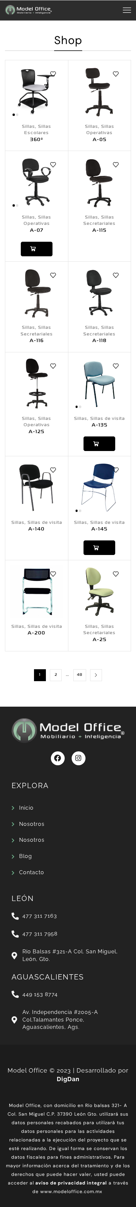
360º (36, 140)
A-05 (99, 140)
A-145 (99, 529)
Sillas (28, 126)
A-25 (99, 640)
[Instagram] (78, 758)
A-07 (36, 230)
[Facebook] (58, 758)
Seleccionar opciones (36, 249)
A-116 (37, 341)
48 (80, 675)
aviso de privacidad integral (71, 1183)
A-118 (99, 341)
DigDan (68, 1079)
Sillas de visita (107, 419)
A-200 (36, 633)
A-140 (36, 529)
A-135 (99, 425)
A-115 (99, 230)
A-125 (36, 432)
